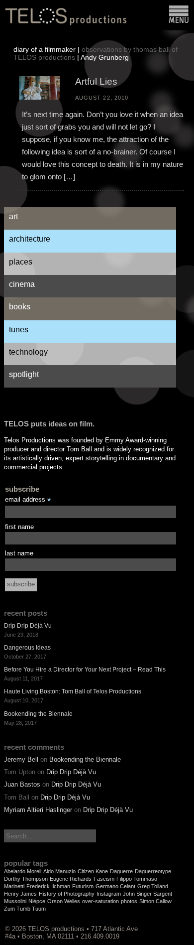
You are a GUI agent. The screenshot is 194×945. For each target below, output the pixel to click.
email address (28, 500)
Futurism (83, 886)
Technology (28, 352)
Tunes (18, 329)
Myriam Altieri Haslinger (38, 809)
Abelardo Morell (22, 871)
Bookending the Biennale (38, 713)
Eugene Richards (71, 879)
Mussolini (15, 901)
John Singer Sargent (147, 894)
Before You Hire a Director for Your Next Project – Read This (85, 669)
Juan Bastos (22, 784)
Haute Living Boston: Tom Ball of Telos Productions (72, 691)
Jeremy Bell (21, 759)
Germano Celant (115, 886)
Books (19, 306)
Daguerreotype (153, 871)
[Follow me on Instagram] (169, 929)
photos (129, 901)
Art (13, 216)
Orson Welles (63, 901)
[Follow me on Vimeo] (164, 929)
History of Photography (67, 894)
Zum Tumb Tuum (25, 909)
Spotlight (24, 374)
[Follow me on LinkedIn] (179, 929)
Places (20, 262)
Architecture (29, 239)
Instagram (109, 894)
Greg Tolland (152, 886)
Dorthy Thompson (26, 879)
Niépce (36, 901)
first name (19, 527)
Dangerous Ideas (27, 647)
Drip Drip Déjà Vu (28, 625)
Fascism (104, 879)
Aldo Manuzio (59, 871)
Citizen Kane (93, 871)
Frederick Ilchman (48, 886)
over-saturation (100, 901)
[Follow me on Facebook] (174, 929)
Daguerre (121, 871)
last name (19, 553)
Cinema (22, 284)
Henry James (20, 894)
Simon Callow (155, 901)
